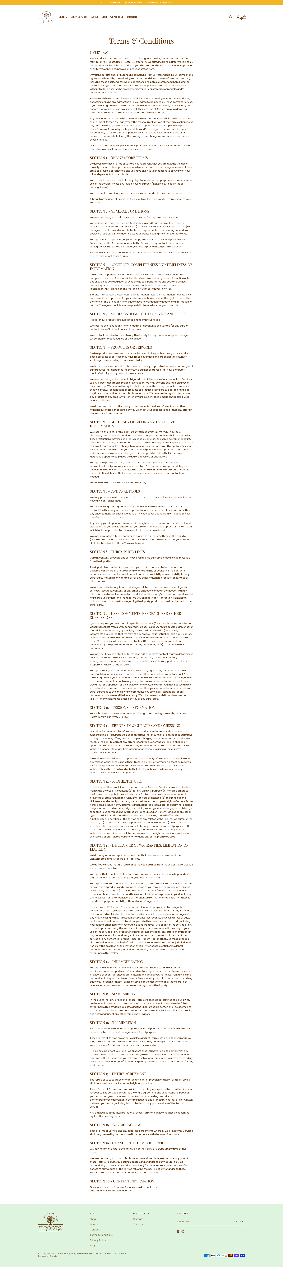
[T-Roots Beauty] (46, 17)
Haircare (138, 1219)
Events (94, 1224)
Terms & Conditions (101, 1235)
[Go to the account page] (237, 17)
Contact (95, 1229)
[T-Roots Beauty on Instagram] (183, 1232)
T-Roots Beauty (63, 1253)
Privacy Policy (98, 1240)
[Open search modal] (231, 17)
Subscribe (239, 1221)
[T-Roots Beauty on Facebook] (178, 1232)
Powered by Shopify (47, 1256)
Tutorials (138, 1224)
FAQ (92, 1245)
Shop (93, 1219)
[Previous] (102, 2)
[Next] (181, 2)
